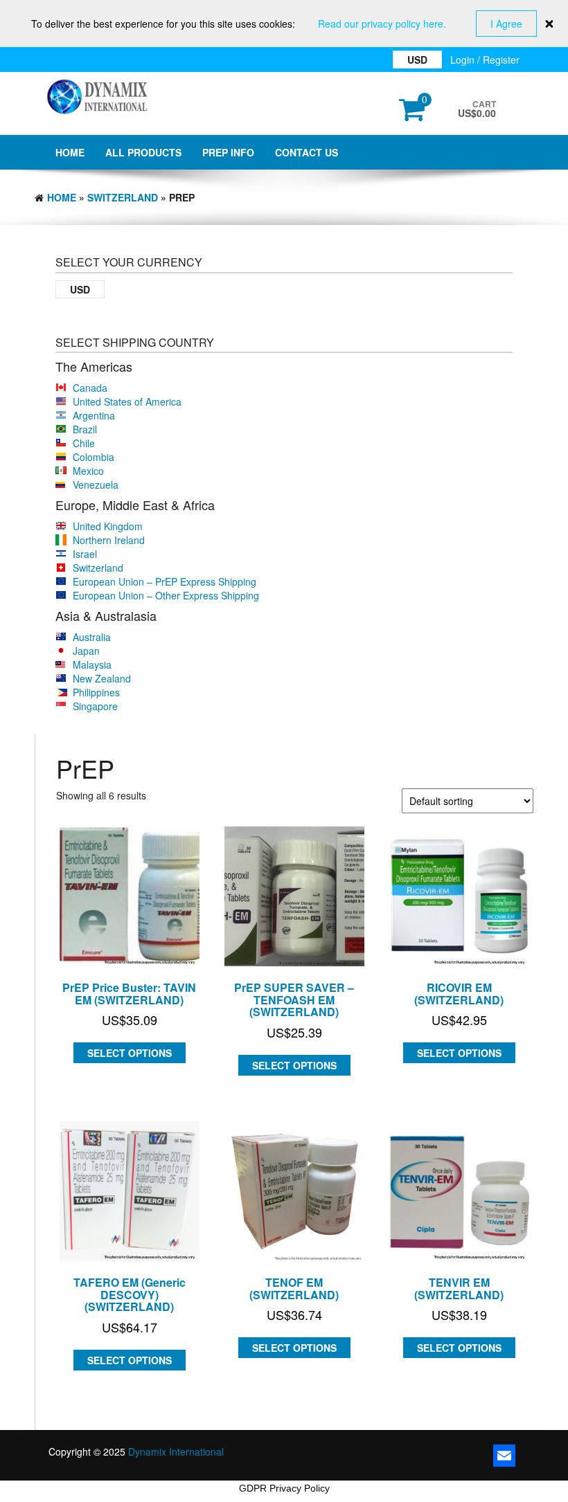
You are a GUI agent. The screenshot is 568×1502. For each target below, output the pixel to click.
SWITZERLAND (122, 197)
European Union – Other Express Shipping (166, 595)
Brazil (85, 429)
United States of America (127, 401)
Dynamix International (176, 1451)
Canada (90, 388)
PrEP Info (228, 152)
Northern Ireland (109, 540)
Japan (86, 651)
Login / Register (485, 59)
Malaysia (92, 664)
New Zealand (102, 678)
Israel (85, 554)
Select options (129, 1053)
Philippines (96, 692)
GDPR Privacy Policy (284, 1488)
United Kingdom (108, 526)
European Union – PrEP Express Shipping (164, 581)
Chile (84, 443)
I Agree (506, 23)
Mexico (88, 471)
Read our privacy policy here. (382, 23)
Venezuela (95, 484)
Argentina (94, 415)
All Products (143, 152)
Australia (92, 637)
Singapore (95, 706)
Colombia (93, 457)
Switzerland (98, 567)
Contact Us (306, 152)
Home (70, 152)
